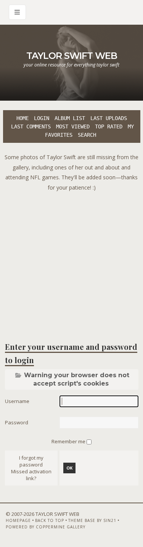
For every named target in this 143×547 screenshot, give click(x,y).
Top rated (108, 126)
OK (69, 468)
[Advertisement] (71, 264)
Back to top (49, 520)
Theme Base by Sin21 (92, 520)
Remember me (69, 441)
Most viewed (73, 126)
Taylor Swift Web (71, 55)
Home (22, 118)
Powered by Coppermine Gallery (45, 527)
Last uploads (108, 118)
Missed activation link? (31, 475)
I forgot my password (31, 461)
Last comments (31, 126)
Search (87, 135)
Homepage (18, 520)
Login (41, 118)
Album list (70, 118)
